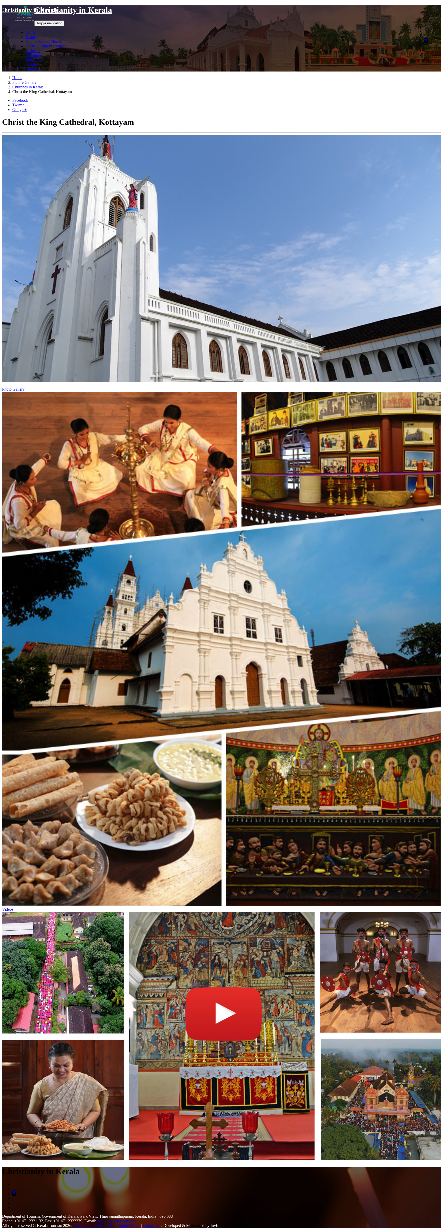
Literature (33, 55)
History (31, 37)
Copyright (81, 1225)
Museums (33, 60)
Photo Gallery (13, 389)
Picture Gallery (24, 82)
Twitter (18, 105)
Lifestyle (32, 69)
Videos (7, 909)
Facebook (20, 100)
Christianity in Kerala (29, 10)
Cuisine (31, 64)
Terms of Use (103, 1225)
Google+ (19, 109)
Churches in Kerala (28, 87)
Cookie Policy (128, 1225)
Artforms (32, 50)
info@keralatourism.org (116, 1221)
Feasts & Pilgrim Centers (45, 46)
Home (30, 32)
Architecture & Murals (43, 41)
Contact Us (152, 1225)
